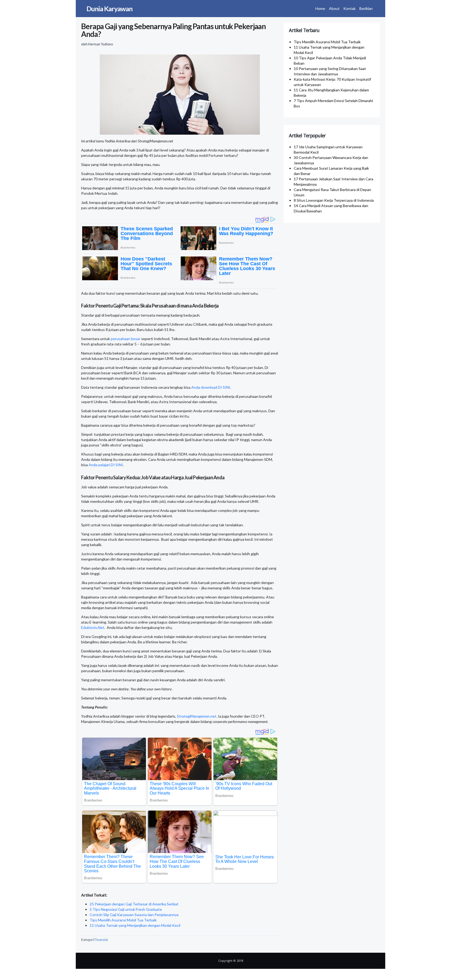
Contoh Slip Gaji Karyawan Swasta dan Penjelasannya (134, 914)
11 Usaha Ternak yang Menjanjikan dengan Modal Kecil (135, 925)
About (334, 8)
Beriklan (366, 8)
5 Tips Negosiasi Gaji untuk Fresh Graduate (126, 909)
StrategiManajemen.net (196, 716)
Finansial (101, 940)
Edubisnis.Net (92, 627)
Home (320, 8)
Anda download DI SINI (210, 387)
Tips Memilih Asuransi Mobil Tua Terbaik (123, 920)
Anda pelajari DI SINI (106, 464)
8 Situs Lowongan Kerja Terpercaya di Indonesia (334, 200)
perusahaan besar (125, 338)
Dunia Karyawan (109, 9)
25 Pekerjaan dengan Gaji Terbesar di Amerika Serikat (134, 904)
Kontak (349, 8)
